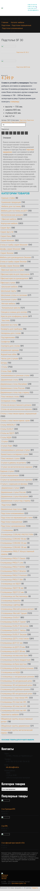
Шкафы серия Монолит (10, 249)
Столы (4, 367)
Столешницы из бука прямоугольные (16, 668)
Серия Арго (5, 228)
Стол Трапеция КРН (8, 809)
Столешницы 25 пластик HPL (13, 702)
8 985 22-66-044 (32, 6)
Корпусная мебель (9, 223)
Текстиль (5, 320)
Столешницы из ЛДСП (11, 584)
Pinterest (18, 133)
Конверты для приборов (11, 329)
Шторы (4, 363)
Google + (14, 133)
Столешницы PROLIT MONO (12, 567)
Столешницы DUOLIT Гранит (13, 622)
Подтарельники (8, 337)
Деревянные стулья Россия (13, 492)
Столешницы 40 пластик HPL (13, 706)
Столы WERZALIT (8, 425)
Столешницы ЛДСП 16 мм (11, 588)
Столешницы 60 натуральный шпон (16, 693)
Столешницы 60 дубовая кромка (15, 689)
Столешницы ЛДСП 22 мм (12, 592)
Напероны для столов (11, 333)
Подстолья (23, 120)
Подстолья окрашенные (18, 122)
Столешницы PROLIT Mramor (13, 571)
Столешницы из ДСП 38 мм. (12, 651)
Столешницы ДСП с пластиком (15, 638)
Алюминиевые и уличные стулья (15, 450)
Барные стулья (7, 471)
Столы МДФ (5, 437)
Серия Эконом (6, 253)
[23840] (2, 127)
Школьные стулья (9, 299)
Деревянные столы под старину (14, 392)
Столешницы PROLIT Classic (13, 558)
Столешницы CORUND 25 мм (13, 543)
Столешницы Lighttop (10, 605)
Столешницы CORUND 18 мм (13, 539)
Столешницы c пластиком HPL (14, 698)
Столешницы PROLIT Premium (13, 575)
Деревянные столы (9, 380)
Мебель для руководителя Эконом (15, 257)
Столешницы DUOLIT (10, 617)
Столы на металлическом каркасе (16, 409)
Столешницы (7, 530)
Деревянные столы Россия (12, 388)
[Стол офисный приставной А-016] (20, 837)
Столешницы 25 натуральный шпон (16, 681)
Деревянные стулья (10, 488)
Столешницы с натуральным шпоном (17, 676)
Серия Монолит (7, 240)
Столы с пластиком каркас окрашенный (18, 413)
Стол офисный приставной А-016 (13, 842)
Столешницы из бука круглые (13, 664)
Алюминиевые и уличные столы (15, 375)
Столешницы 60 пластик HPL (13, 710)
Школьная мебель (9, 287)
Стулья (4, 441)
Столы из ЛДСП (7, 433)
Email (22, 133)
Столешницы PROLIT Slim (11, 579)
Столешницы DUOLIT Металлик (14, 626)
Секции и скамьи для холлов (14, 312)
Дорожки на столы (9, 325)
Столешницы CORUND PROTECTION (17, 534)
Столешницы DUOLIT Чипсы (13, 630)
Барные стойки (8, 198)
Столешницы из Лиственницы (14, 596)
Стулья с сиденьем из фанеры (13, 484)
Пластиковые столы (10, 396)
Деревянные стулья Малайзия (14, 496)
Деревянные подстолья (11, 509)
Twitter (6, 133)
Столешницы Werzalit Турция (14, 613)
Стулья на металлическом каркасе (16, 467)
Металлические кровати (12, 215)
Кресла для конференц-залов (14, 316)
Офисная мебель (9, 219)
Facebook (3, 133)
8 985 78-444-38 (32, 4)
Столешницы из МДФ (10, 672)
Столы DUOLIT (6, 429)
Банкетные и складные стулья (14, 454)
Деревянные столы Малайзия (13, 384)
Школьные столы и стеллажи (14, 295)
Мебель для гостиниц (11, 206)
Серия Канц (5, 236)
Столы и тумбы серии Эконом (13, 261)
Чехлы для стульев (9, 358)
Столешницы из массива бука (14, 655)
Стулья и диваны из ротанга (13, 463)
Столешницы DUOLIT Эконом (13, 634)
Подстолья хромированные (13, 526)
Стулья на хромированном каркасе (16, 480)
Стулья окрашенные (9, 475)
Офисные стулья (7, 283)
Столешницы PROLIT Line (11, 563)
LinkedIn (10, 133)
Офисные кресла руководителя (14, 278)
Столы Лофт (6, 371)
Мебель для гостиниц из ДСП (14, 211)
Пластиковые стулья (10, 458)
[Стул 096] (20, 820)
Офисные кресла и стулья (12, 270)
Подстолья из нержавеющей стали (16, 517)
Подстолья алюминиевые (12, 513)
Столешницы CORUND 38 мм (13, 547)
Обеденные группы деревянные (15, 726)
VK (26, 133)
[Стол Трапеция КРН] (20, 803)
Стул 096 (4, 826)
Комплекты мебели (10, 714)
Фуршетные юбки (9, 354)
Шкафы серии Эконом (10, 266)
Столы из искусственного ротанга (16, 405)
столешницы (14, 101)
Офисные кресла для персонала (14, 274)
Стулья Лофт (6, 446)
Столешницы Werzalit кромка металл (17, 609)
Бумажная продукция (11, 202)
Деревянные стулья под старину (15, 501)
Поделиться (5, 129)
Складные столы (8, 401)
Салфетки (5, 342)
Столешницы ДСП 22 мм (11, 643)
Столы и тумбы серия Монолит (14, 245)
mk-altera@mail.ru (12, 767)
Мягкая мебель (8, 303)
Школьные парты (8, 291)
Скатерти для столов (10, 346)
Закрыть (35, 887)
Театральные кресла (10, 308)
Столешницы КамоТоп (11, 600)
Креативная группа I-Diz (19, 883)
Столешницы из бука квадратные (15, 660)
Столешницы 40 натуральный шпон (16, 685)
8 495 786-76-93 (32, 8)
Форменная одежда (10, 350)
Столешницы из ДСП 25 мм (12, 647)
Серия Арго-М (6, 232)
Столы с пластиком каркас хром (15, 420)
